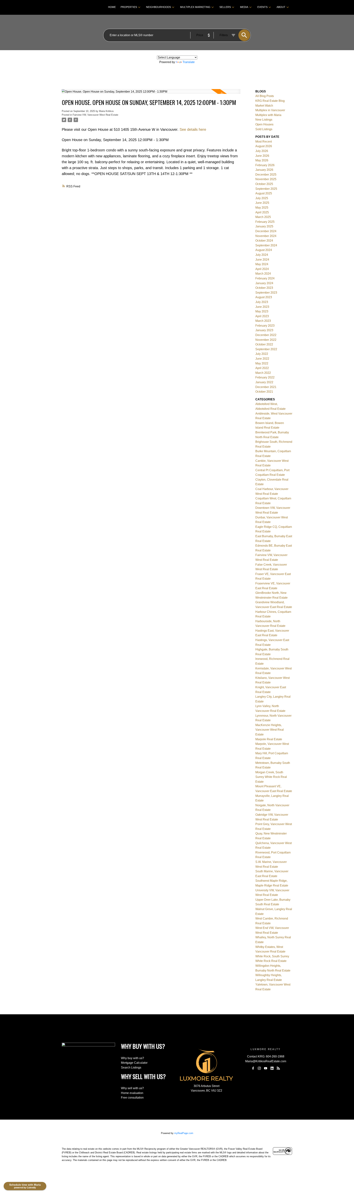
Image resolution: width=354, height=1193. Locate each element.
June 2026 (262, 155)
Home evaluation (132, 1093)
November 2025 (265, 179)
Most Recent (263, 141)
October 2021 (264, 391)
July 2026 (261, 151)
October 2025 (264, 184)
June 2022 (262, 358)
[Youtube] (265, 1068)
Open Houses (264, 124)
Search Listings (131, 1067)
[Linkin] (272, 1068)
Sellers (225, 7)
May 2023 (261, 311)
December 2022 (265, 335)
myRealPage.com (183, 1133)
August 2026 (263, 146)
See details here (193, 129)
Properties (129, 7)
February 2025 (265, 221)
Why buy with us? (132, 1058)
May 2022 (261, 363)
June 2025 (262, 202)
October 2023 (264, 287)
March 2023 (263, 320)
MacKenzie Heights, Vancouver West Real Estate (269, 729)
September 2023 (266, 292)
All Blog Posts (264, 96)
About (281, 7)
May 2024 (261, 264)
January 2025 (264, 226)
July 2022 (261, 353)
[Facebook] (253, 1068)
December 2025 (265, 174)
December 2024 (265, 231)
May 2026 (261, 160)
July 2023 (261, 302)
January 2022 (264, 382)
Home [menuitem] (112, 7)
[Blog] (278, 1068)
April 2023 (262, 316)
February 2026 (265, 165)
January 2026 (264, 169)
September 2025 (266, 188)
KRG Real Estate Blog (270, 100)
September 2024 (266, 245)
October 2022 (264, 344)
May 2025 (261, 207)
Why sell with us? (132, 1088)
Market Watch (264, 105)
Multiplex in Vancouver (270, 110)
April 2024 (262, 269)
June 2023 (262, 306)
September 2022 (266, 349)
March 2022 (263, 372)
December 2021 (265, 387)
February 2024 (265, 278)
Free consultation (132, 1097)
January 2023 (264, 330)
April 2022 (262, 368)
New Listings (263, 119)
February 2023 (265, 325)
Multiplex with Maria (268, 115)
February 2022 (265, 377)
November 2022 (265, 339)
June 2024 (262, 259)
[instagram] (259, 1068)
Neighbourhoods (158, 7)
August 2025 (263, 193)
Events (262, 7)
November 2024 (265, 236)
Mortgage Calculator (134, 1062)
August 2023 (263, 297)
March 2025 (263, 217)
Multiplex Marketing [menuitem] (195, 7)
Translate (189, 62)
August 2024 (263, 250)
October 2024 (264, 240)
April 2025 (262, 212)
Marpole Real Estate (268, 739)
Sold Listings (263, 129)
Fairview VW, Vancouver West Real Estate (95, 114)
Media (244, 7)
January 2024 (264, 283)
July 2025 (261, 198)
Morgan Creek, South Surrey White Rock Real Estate (271, 777)
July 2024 (261, 254)
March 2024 (263, 273)
